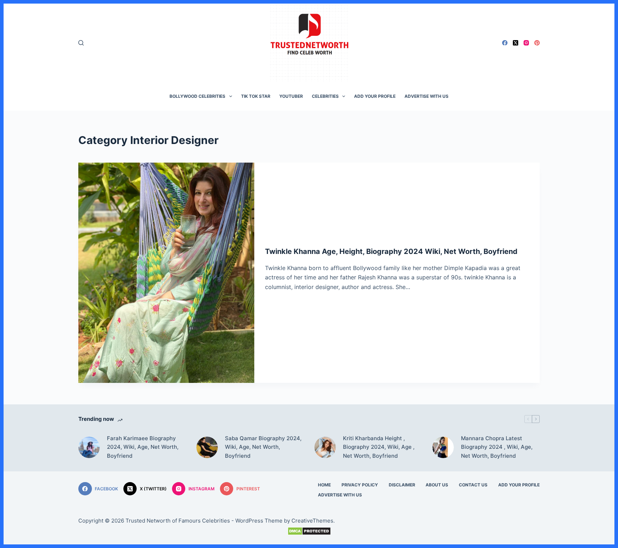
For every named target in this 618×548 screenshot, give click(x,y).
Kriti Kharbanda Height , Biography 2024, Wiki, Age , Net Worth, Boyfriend (379, 447)
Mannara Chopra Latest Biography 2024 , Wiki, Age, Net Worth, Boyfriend (497, 447)
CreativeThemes (312, 520)
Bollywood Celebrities (197, 96)
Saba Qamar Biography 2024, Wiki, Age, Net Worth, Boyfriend (263, 447)
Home (324, 484)
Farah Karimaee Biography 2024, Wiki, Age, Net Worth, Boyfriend (142, 447)
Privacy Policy (360, 484)
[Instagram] (526, 42)
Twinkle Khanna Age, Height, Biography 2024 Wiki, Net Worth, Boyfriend (391, 251)
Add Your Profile (375, 96)
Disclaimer (402, 484)
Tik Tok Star (255, 96)
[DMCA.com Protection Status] (309, 531)
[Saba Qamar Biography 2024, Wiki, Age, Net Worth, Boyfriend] (207, 447)
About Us (437, 484)
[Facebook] (504, 42)
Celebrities (325, 96)
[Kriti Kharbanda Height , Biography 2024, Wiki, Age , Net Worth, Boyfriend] (325, 447)
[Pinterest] (537, 42)
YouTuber (291, 96)
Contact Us (473, 484)
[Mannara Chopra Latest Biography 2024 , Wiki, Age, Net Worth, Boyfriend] (443, 447)
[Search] (81, 42)
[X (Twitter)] (515, 42)
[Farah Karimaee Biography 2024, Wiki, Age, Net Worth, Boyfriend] (89, 447)
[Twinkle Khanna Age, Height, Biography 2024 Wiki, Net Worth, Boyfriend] (166, 273)
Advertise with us (426, 96)
